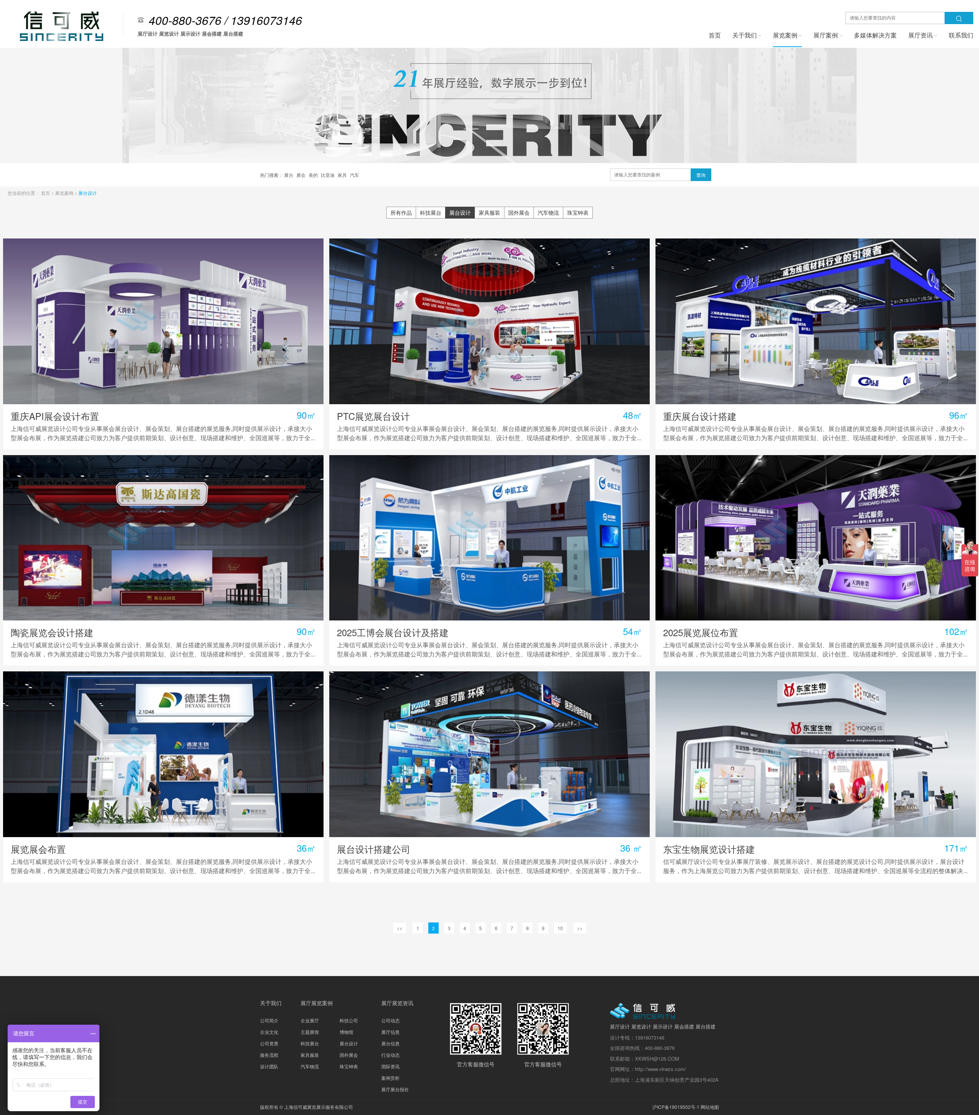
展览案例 (65, 192)
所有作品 (401, 212)
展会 (301, 174)
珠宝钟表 (578, 212)
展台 (289, 174)
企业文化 (269, 1031)
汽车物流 (548, 212)
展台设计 (87, 192)
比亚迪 (328, 174)
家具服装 (489, 212)
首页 (46, 192)
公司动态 (390, 1020)
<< (399, 928)
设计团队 (269, 1066)
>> (579, 928)
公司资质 (269, 1043)
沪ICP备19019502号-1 (675, 1107)
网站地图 (710, 1107)
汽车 (354, 174)
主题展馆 (310, 1031)
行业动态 (390, 1054)
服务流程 (269, 1054)
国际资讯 (390, 1066)
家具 (343, 174)
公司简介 (269, 1020)
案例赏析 (390, 1077)
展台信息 (390, 1043)
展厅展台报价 (395, 1089)
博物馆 (346, 1031)
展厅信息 (390, 1031)
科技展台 (430, 212)
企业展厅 (310, 1020)
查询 (701, 174)
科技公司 (349, 1020)
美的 (314, 174)
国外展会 (519, 212)
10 (560, 928)
